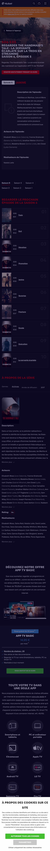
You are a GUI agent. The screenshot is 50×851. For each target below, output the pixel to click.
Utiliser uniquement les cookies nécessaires (25, 847)
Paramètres (25, 842)
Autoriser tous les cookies (25, 836)
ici (33, 830)
